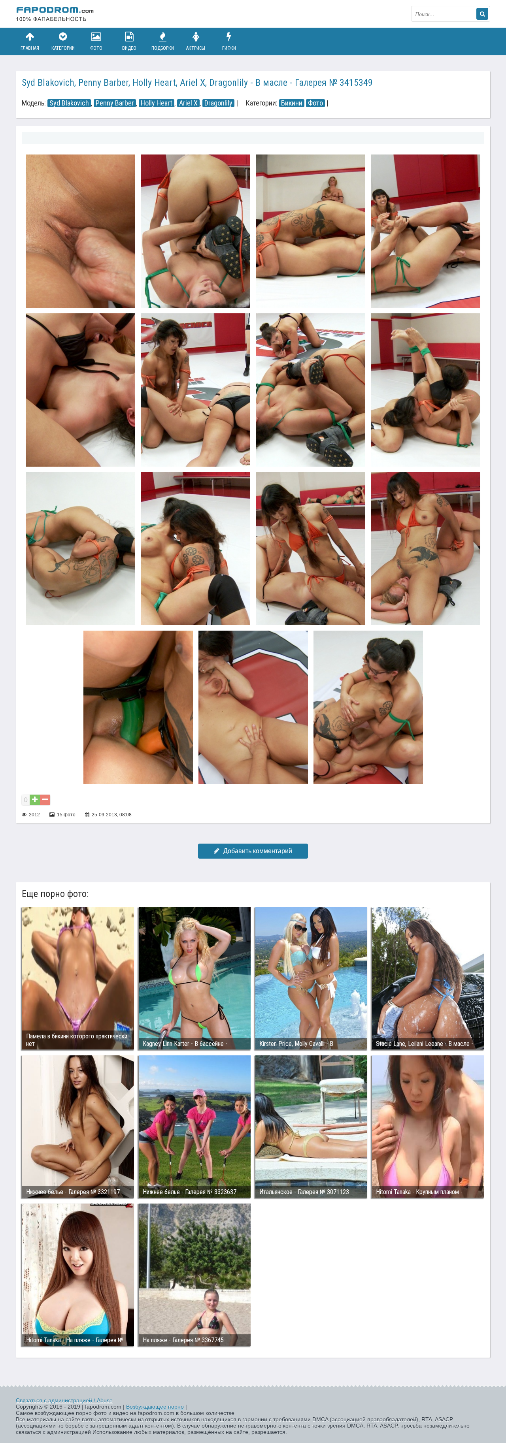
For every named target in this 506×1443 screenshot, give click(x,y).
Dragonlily (218, 103)
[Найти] (482, 14)
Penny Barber (115, 103)
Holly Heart (156, 103)
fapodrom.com (55, 14)
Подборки (162, 48)
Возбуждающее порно (155, 1406)
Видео (129, 48)
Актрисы (195, 48)
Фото (96, 48)
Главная (30, 48)
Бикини (291, 103)
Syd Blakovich (69, 103)
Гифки (229, 48)
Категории (63, 48)
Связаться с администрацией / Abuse (64, 1400)
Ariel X (188, 103)
